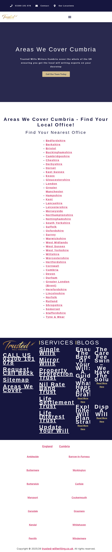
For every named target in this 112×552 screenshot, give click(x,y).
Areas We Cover (18, 388)
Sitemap (16, 380)
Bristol (51, 148)
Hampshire (54, 195)
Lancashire (54, 203)
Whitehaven (79, 524)
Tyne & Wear (55, 316)
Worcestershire (57, 258)
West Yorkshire (57, 250)
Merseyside (54, 211)
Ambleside (33, 456)
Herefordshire (56, 289)
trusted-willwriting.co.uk (57, 548)
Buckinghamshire (59, 152)
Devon (50, 273)
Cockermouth (79, 497)
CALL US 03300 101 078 (19, 359)
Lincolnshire (55, 293)
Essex (50, 175)
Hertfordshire (56, 262)
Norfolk (51, 297)
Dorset (51, 168)
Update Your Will (54, 429)
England (47, 446)
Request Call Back (18, 371)
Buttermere (33, 470)
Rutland (52, 301)
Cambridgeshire (58, 156)
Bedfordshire (56, 140)
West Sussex (55, 246)
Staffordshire (56, 313)
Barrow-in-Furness (79, 456)
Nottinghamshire (58, 219)
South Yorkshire (58, 222)
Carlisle (79, 483)
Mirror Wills (49, 362)
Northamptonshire (59, 215)
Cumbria (52, 269)
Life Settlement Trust (56, 402)
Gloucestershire (58, 179)
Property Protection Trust (56, 374)
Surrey (51, 234)
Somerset (53, 309)
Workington (79, 470)
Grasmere (79, 511)
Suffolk (51, 226)
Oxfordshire (55, 230)
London (51, 183)
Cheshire (52, 160)
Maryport (33, 497)
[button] (69, 17)
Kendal (33, 524)
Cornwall (52, 266)
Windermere (79, 538)
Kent (49, 199)
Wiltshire (53, 254)
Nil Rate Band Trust (52, 388)
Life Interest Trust (52, 416)
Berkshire (53, 144)
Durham (51, 277)
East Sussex (55, 172)
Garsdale (33, 511)
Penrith (33, 538)
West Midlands (57, 242)
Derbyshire (54, 164)
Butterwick (33, 483)
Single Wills (49, 351)
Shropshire (54, 305)
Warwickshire (56, 238)
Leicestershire (57, 207)
